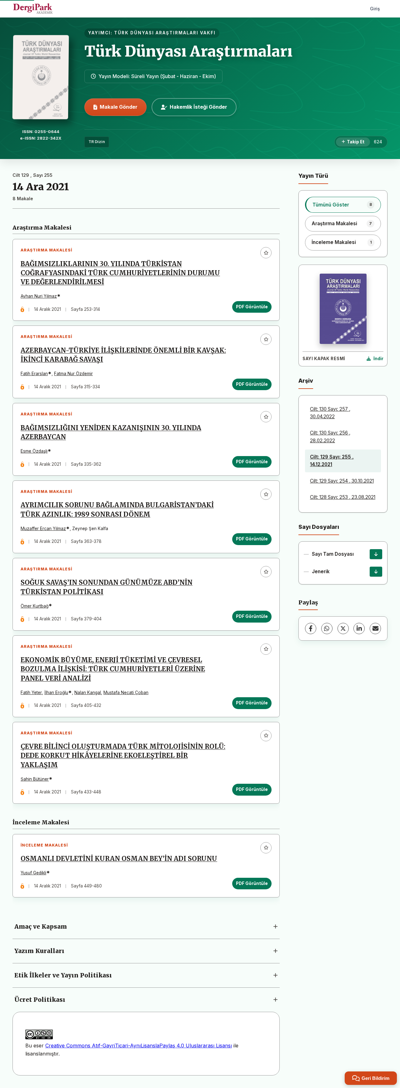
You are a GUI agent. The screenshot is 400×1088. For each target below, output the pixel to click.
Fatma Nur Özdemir (73, 373)
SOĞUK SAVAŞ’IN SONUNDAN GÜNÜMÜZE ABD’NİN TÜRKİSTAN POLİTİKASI (106, 587)
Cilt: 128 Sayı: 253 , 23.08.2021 (342, 497)
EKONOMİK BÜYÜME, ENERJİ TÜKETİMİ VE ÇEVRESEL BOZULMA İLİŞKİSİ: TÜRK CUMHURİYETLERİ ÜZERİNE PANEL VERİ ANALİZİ (113, 669)
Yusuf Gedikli (33, 872)
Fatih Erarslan (34, 373)
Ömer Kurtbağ (34, 606)
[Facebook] (310, 628)
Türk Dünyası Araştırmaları (188, 51)
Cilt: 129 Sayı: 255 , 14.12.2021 (332, 460)
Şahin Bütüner (35, 779)
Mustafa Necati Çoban (125, 692)
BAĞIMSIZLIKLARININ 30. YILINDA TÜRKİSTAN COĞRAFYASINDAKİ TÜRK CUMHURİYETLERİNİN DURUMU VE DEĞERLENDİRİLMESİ (120, 273)
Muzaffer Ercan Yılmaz (43, 528)
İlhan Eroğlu (56, 692)
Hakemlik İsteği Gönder (198, 107)
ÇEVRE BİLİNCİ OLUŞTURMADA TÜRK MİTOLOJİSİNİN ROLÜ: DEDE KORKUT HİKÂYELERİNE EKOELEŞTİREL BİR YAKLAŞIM (123, 756)
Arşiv (305, 380)
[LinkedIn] (359, 628)
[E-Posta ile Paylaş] (375, 628)
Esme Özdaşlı (34, 451)
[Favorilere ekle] (266, 252)
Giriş (375, 8)
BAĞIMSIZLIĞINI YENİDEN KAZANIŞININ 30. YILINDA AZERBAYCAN (111, 432)
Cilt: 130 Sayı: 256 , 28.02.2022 (330, 436)
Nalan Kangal (87, 692)
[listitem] (343, 204)
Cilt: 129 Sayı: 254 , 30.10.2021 (342, 481)
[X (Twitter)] (343, 628)
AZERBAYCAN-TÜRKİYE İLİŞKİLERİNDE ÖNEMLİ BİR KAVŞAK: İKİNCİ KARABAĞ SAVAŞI (123, 355)
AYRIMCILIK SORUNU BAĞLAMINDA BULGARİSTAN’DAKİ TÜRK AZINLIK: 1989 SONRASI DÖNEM (117, 509)
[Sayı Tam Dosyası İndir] (376, 554)
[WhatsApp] (326, 628)
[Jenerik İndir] (376, 572)
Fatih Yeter (31, 692)
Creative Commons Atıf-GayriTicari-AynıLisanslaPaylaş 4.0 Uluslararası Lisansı (138, 1045)
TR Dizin (96, 141)
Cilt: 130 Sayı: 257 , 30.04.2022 (330, 413)
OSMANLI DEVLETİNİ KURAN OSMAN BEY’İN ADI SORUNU (119, 859)
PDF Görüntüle (252, 306)
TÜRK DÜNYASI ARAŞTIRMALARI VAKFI (165, 32)
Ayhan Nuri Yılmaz (39, 296)
